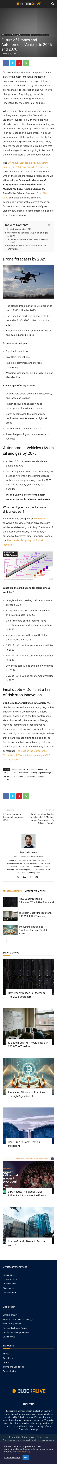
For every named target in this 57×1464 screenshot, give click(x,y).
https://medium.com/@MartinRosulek (28, 856)
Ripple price (8, 1288)
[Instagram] (19, 877)
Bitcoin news (9, 1336)
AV (5, 773)
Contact (6, 1362)
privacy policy (23, 1451)
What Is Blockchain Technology (18, 1319)
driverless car (9, 776)
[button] (5, 4)
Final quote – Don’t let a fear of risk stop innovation (27, 247)
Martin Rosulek (28, 852)
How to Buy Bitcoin (12, 1323)
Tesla (6, 780)
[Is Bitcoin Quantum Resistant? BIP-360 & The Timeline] (10, 916)
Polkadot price (10, 1283)
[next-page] (9, 941)
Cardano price (9, 1292)
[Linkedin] (25, 877)
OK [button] (25, 1457)
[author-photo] (28, 848)
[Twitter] (12, 63)
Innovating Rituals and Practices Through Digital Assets (33, 930)
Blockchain (6, 35)
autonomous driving (20, 769)
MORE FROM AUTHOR (35, 891)
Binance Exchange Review (15, 1328)
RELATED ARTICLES (12, 891)
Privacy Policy (9, 1371)
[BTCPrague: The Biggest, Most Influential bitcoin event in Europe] (28, 1175)
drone (21, 776)
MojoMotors (41, 518)
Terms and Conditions (13, 1366)
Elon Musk (31, 776)
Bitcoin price (9, 1275)
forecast (41, 776)
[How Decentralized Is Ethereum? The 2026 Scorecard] (10, 902)
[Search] (53, 4)
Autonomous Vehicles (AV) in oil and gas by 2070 (27, 234)
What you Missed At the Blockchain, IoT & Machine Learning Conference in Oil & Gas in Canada (41, 818)
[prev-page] (5, 941)
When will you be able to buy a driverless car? (29, 240)
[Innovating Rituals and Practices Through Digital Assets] (10, 930)
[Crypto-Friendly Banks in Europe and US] (28, 1225)
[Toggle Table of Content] (47, 225)
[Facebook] (6, 63)
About (6, 1353)
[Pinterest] (19, 63)
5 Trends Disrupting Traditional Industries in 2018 (14, 817)
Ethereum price (10, 1279)
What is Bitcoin (10, 1314)
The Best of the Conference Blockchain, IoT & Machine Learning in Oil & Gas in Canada (26, 755)
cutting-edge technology (41, 773)
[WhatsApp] (26, 63)
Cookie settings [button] (12, 1457)
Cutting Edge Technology (20, 35)
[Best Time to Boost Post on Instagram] (28, 1125)
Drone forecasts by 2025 (19, 229)
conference (23, 773)
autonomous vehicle (39, 769)
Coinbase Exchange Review (16, 1332)
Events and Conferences (40, 35)
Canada (13, 773)
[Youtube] (37, 877)
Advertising (8, 1358)
